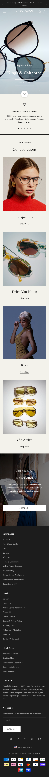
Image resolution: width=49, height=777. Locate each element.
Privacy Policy (8, 570)
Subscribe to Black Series (13, 662)
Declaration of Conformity (13, 575)
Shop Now (24, 82)
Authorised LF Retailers (12, 630)
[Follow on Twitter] (11, 739)
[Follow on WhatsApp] (39, 739)
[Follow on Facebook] (4, 739)
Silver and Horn (9, 671)
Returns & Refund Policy (12, 621)
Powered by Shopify (33, 753)
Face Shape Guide (10, 544)
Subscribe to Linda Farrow (13, 579)
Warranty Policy (9, 625)
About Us (6, 539)
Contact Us (7, 612)
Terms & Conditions (11, 561)
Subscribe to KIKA (10, 584)
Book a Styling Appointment (14, 607)
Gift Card (6, 634)
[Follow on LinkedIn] (32, 739)
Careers (6, 553)
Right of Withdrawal (11, 639)
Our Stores (7, 603)
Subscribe (24, 508)
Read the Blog (8, 658)
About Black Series (10, 653)
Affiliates (6, 557)
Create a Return (9, 616)
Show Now (24, 223)
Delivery (6, 598)
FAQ (4, 548)
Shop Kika (24, 372)
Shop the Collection (11, 667)
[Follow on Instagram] (18, 739)
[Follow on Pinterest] (25, 739)
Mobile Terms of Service (12, 566)
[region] (24, 51)
